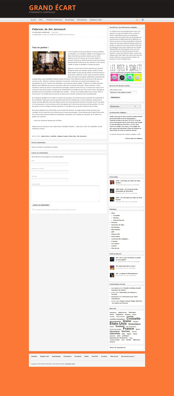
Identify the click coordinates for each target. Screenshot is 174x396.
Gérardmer (115, 331)
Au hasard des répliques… (120, 239)
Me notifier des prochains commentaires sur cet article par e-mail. (55, 210)
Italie (123, 334)
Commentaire (35, 184)
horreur (126, 331)
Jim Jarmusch (82, 136)
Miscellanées (82, 20)
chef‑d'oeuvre (120, 316)
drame (127, 321)
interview (115, 333)
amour (112, 314)
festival (120, 326)
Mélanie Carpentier (42, 32)
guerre (138, 329)
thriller (128, 340)
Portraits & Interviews (54, 20)
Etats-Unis (72, 136)
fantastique (134, 324)
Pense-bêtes (115, 236)
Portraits (114, 222)
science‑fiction (115, 340)
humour (134, 331)
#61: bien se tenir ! (126, 266)
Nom (33, 161)
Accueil (33, 20)
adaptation (113, 312)
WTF (112, 232)
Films (40, 20)
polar (118, 336)
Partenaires (67, 356)
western (112, 342)
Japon (129, 334)
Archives (104, 356)
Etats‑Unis (118, 323)
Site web (34, 176)
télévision (136, 340)
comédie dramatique (117, 319)
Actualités (116, 215)
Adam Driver (45, 136)
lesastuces (115, 297)
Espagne (135, 321)
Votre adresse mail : (116, 90)
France (128, 328)
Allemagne (132, 312)
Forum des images (115, 329)
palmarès (112, 336)
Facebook (143, 20)
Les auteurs (115, 244)
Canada (112, 316)
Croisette (133, 318)
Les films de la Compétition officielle (61, 34)
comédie (53, 136)
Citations (34, 356)
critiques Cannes (62, 136)
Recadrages (69, 20)
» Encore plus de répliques (134, 138)
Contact (114, 246)
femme (112, 326)
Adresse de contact (37, 168)
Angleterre (119, 314)
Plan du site (115, 248)
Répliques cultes (96, 20)
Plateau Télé (115, 234)
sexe (123, 340)
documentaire (115, 321)
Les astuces (115, 288)
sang (130, 338)
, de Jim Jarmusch (49, 29)
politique (125, 336)
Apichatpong (56, 356)
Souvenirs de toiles (117, 225)
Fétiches (116, 218)
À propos (114, 241)
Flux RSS (137, 20)
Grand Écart (52, 7)
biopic (134, 314)
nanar (135, 334)
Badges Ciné (44, 356)
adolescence (122, 312)
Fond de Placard (118, 220)
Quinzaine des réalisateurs (119, 338)
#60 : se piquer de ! (127, 273)
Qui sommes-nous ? (128, 356)
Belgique (128, 314)
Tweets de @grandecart (118, 347)
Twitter (140, 20)
